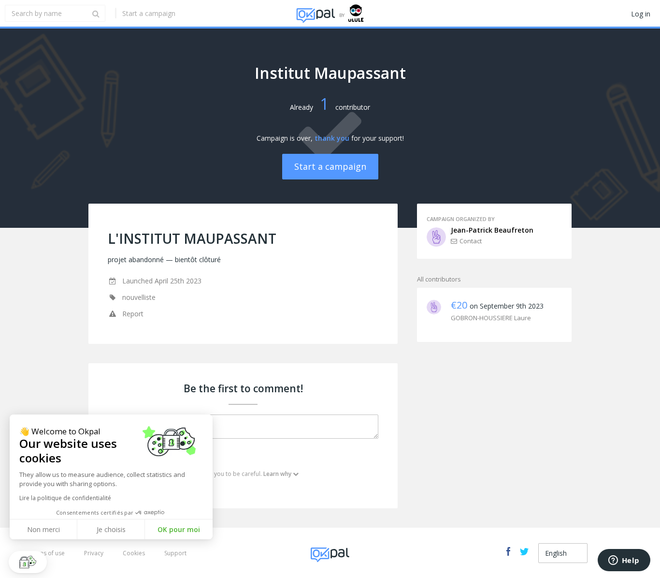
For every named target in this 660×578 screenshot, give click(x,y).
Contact (470, 241)
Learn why (277, 474)
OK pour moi (179, 529)
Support (175, 553)
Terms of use (47, 553)
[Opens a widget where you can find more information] (623, 561)
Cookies (134, 553)
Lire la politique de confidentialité (65, 498)
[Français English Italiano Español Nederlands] (563, 553)
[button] (28, 562)
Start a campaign (148, 13)
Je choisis (111, 529)
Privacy (93, 553)
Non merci (43, 529)
